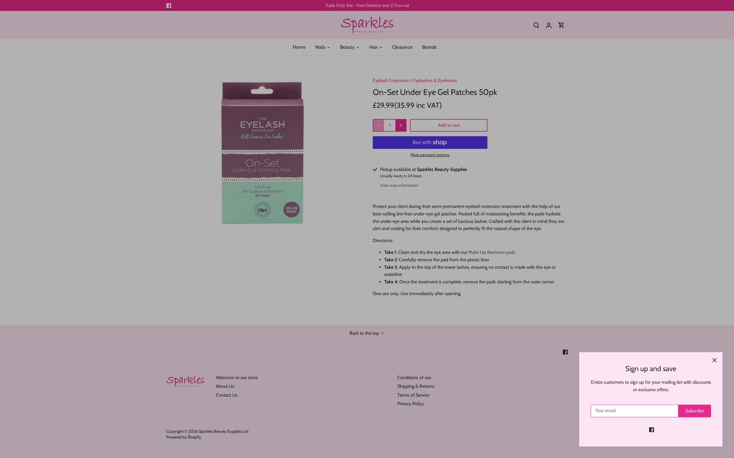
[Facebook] (651, 429)
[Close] (714, 360)
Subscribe (694, 411)
